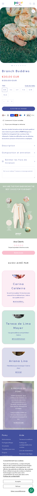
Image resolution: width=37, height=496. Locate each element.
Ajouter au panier (18, 108)
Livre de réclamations (26, 450)
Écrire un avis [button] (18, 253)
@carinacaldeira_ (18, 301)
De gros (4, 452)
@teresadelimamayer (18, 339)
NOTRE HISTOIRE (18, 422)
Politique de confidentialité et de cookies (25, 445)
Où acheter (5, 446)
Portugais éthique (7, 443)
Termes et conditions (25, 439)
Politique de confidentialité (11, 476)
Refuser (18, 486)
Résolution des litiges (25, 454)
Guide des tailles (30, 86)
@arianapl (18, 372)
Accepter (18, 481)
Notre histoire (6, 439)
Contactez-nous (7, 456)
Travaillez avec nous (8, 449)
